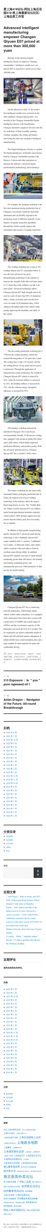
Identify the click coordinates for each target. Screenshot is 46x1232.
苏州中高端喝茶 (10, 1198)
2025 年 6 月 (11, 754)
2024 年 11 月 (12, 779)
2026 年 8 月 (11, 732)
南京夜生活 (10, 1170)
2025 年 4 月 (11, 761)
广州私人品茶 (24, 1181)
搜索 (6, 865)
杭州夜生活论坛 (31, 1186)
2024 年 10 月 (12, 783)
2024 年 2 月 (11, 812)
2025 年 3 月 (11, 765)
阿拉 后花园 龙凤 (33, 1210)
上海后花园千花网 (11, 1137)
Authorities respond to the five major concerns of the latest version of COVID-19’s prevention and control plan (24, 922)
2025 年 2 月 (11, 768)
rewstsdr (9, 843)
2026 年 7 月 (11, 736)
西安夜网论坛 (31, 1202)
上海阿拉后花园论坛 (13, 1159)
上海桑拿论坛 (17, 1147)
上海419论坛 (9, 1133)
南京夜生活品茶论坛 (23, 1171)
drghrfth (31, 654)
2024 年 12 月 (12, 776)
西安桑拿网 (8, 1206)
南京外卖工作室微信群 (28, 1167)
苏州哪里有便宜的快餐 (27, 1198)
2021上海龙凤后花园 (29, 1130)
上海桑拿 (7, 1147)
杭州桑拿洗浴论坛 (14, 1191)
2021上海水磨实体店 (12, 1129)
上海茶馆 (28, 1152)
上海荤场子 (36, 1152)
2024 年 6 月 (11, 797)
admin (10, 654)
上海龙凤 (26, 1159)
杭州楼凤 (28, 1191)
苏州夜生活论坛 (9, 1202)
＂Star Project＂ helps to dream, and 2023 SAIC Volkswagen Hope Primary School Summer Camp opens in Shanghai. (23, 900)
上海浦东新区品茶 (14, 1151)
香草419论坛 (8, 1214)
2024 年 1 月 (11, 815)
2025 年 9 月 (11, 743)
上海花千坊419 (19, 656)
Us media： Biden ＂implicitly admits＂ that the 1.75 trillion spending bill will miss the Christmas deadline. (23, 940)
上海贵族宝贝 (19, 1155)
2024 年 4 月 (11, 804)
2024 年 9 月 (11, 786)
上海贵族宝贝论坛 (33, 1155)
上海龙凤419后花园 (21, 659)
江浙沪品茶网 (9, 1195)
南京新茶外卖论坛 (18, 1176)
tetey (8, 850)
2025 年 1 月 (11, 772)
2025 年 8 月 (11, 747)
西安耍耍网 (17, 1206)
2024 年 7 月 (11, 794)
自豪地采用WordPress (29, 1227)
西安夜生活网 (20, 1202)
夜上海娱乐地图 (10, 1182)
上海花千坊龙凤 (32, 656)
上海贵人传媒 (8, 1156)
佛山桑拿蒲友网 (12, 1166)
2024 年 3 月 (11, 808)
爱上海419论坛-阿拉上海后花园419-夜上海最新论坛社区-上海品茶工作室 (23, 12)
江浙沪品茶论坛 (22, 1194)
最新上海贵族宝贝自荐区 (12, 1186)
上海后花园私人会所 (30, 1137)
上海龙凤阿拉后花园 (29, 1163)
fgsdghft (9, 839)
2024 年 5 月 (11, 801)
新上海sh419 (37, 1182)
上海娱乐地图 (27, 1142)
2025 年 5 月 (11, 757)
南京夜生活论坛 (36, 1171)
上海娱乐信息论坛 (10, 1143)
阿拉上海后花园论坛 (14, 1209)
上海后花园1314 (21, 1133)
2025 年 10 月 (12, 739)
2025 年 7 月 (11, 750)
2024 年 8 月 (11, 790)
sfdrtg (8, 847)
